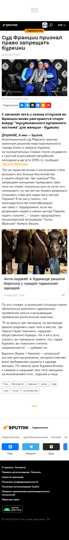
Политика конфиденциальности (20, 481)
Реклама (36, 472)
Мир (5, 384)
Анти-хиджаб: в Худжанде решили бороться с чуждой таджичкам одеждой (34, 283)
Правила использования (16, 472)
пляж (5, 390)
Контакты (20, 467)
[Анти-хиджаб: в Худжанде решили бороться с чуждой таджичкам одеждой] (34, 251)
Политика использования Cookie (20, 486)
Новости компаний (12, 477)
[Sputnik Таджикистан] (10, 26)
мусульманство (30, 390)
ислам (44, 384)
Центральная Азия (35, 437)
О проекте (8, 467)
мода (53, 384)
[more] (63, 294)
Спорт (16, 390)
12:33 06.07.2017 (11, 54)
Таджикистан (11, 437)
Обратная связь (10, 499)
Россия (56, 437)
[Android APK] (13, 509)
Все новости (18, 384)
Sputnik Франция (15, 164)
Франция (32, 384)
